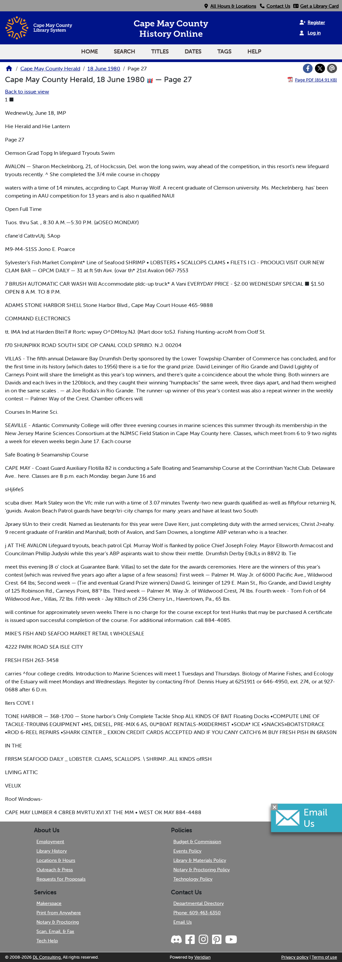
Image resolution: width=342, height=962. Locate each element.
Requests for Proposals (61, 879)
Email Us (182, 922)
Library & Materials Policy (199, 860)
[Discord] (177, 940)
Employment (50, 842)
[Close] (274, 807)
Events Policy (187, 851)
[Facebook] (308, 68)
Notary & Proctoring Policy (201, 870)
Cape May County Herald (50, 68)
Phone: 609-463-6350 (197, 913)
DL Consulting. (47, 957)
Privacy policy (295, 957)
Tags (224, 51)
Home (89, 51)
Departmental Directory (198, 903)
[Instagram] (203, 940)
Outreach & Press (54, 870)
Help (254, 51)
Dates (193, 51)
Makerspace (48, 903)
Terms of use (324, 957)
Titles (160, 51)
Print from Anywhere (58, 913)
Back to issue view (27, 91)
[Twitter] (320, 68)
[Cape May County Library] (9, 70)
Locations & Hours (55, 860)
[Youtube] (230, 940)
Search (124, 51)
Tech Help (47, 941)
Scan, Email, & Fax (55, 931)
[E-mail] (332, 68)
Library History (51, 851)
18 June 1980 (104, 68)
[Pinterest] (216, 940)
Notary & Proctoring (57, 922)
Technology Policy (192, 879)
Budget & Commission (197, 842)
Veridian (202, 957)
